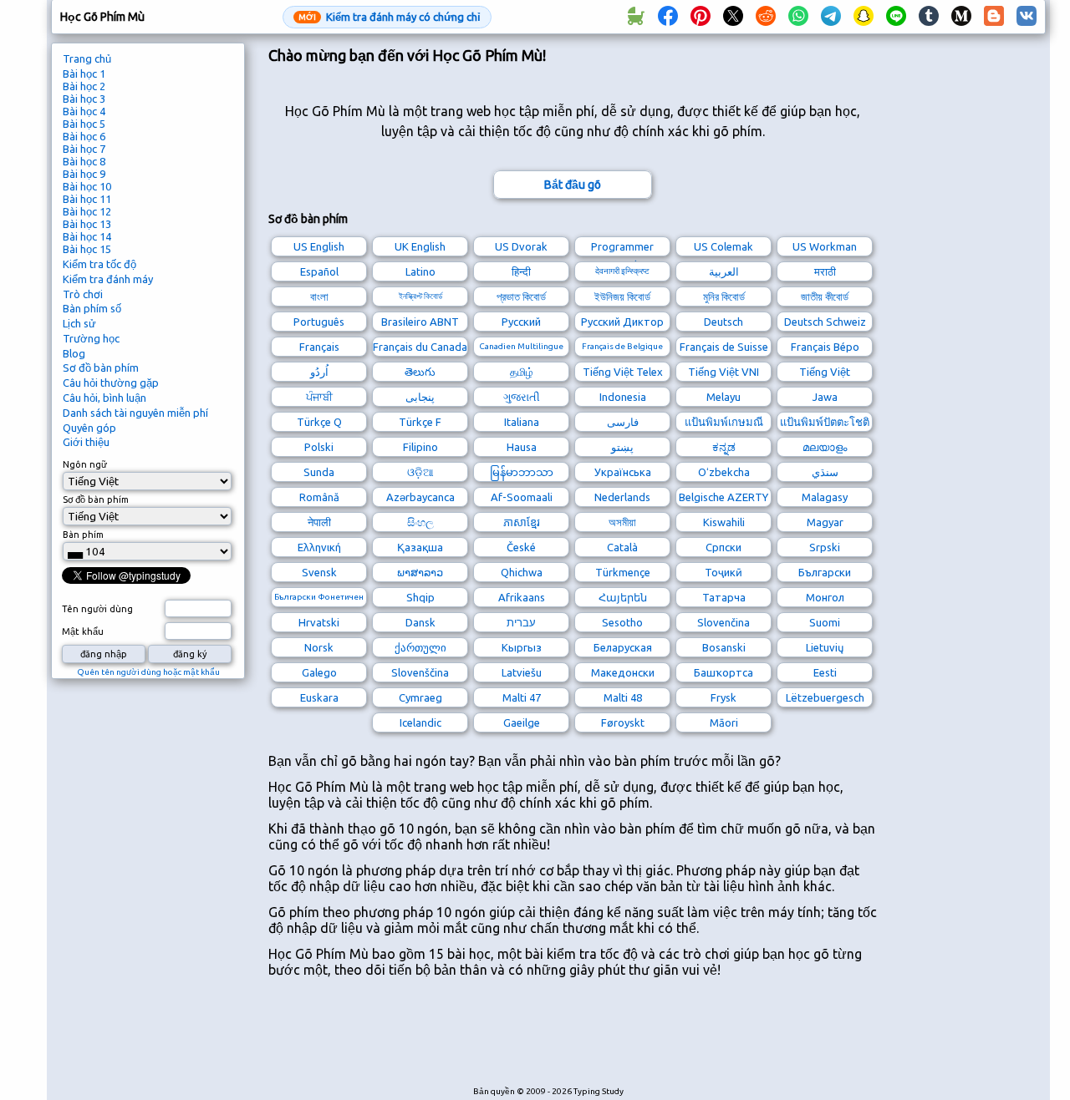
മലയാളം (824, 447)
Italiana (521, 422)
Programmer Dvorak (622, 248)
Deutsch (723, 321)
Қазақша (420, 547)
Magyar (825, 522)
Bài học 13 (87, 224)
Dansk (420, 622)
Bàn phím (83, 535)
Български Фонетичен (319, 596)
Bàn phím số (92, 308)
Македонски (623, 672)
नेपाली (319, 522)
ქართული (420, 647)
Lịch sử (79, 323)
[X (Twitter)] (733, 17)
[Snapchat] (863, 17)
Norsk (319, 647)
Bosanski (724, 647)
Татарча (724, 597)
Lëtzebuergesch (825, 697)
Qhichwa (522, 572)
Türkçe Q (319, 422)
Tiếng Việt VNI (723, 372)
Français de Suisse (724, 346)
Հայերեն (623, 597)
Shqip (420, 597)
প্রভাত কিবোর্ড (521, 296)
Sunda (318, 472)
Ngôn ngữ (85, 464)
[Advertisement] (572, 1040)
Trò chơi (83, 294)
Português (318, 321)
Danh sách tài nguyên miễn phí (135, 412)
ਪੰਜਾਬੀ (319, 397)
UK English (420, 246)
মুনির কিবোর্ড (724, 296)
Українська (622, 472)
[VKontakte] (1026, 17)
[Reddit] (766, 17)
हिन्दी (521, 271)
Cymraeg (420, 697)
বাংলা (319, 296)
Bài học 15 (87, 249)
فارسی (623, 422)
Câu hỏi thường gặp (111, 382)
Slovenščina (420, 672)
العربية (724, 271)
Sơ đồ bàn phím (101, 367)
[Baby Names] (635, 17)
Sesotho (622, 622)
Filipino (420, 447)
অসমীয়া (622, 522)
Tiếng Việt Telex (623, 372)
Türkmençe (622, 572)
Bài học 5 (84, 123)
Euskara (319, 697)
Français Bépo (825, 346)
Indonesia (622, 397)
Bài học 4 (84, 111)
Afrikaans (521, 597)
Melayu (723, 397)
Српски (723, 547)
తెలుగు (420, 372)
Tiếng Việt (824, 372)
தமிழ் (521, 372)
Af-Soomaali (522, 497)
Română (319, 497)
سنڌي (825, 472)
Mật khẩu (83, 631)
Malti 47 (521, 697)
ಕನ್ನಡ (724, 447)
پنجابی (420, 397)
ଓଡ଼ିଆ (420, 472)
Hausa (522, 447)
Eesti (825, 672)
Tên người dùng (97, 609)
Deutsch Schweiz (825, 321)
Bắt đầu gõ (572, 184)
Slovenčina (723, 622)
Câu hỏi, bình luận (104, 397)
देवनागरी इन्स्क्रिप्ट (622, 271)
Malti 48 (623, 697)
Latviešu (522, 672)
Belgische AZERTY (723, 497)
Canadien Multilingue (521, 346)
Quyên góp (89, 427)
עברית (521, 622)
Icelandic (420, 722)
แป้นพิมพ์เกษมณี (724, 422)
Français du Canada (420, 346)
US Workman (824, 246)
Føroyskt (623, 722)
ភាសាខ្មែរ (521, 522)
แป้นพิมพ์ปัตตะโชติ (824, 422)
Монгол (825, 597)
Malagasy (825, 497)
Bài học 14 (87, 236)
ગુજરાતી (521, 397)
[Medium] (961, 17)
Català (622, 547)
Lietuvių (824, 647)
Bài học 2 (84, 86)
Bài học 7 (84, 149)
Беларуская (623, 647)
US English (318, 246)
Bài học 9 (84, 174)
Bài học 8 (84, 161)
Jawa (825, 397)
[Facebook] (668, 17)
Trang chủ (87, 58)
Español (319, 271)
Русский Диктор (622, 321)
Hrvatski (318, 622)
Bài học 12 (87, 211)
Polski (319, 447)
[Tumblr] (929, 17)
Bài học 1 (84, 73)
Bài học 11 (87, 199)
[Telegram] (831, 17)
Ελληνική (319, 547)
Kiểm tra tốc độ (99, 264)
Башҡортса (723, 672)
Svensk (319, 572)
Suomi (824, 622)
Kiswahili (724, 522)
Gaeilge (521, 722)
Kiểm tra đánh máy (108, 279)
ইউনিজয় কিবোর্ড (622, 296)
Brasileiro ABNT (420, 321)
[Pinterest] (700, 17)
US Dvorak (521, 246)
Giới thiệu (86, 442)
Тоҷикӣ (723, 572)
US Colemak (723, 246)
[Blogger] (994, 17)
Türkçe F (420, 422)
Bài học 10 (87, 186)
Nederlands (622, 497)
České (521, 547)
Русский (521, 321)
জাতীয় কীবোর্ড (824, 296)
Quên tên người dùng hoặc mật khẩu (148, 672)
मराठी (825, 271)
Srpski (824, 547)
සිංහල (420, 522)
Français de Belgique (622, 346)
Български (824, 572)
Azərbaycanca (420, 497)
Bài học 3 (84, 98)
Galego (319, 672)
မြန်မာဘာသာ (521, 472)
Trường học (91, 338)
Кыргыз (522, 647)
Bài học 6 (84, 136)
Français (319, 346)
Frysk (723, 697)
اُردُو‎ (319, 372)
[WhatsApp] (798, 17)
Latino (420, 271)
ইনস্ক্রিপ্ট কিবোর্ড (420, 296)
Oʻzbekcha (724, 472)
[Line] (896, 17)
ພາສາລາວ (420, 572)
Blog (74, 353)
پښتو (622, 447)
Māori (724, 722)
